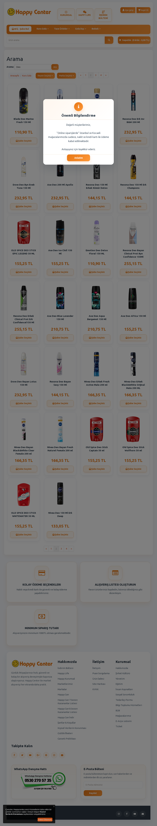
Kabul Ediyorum (45, 819)
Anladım (78, 158)
